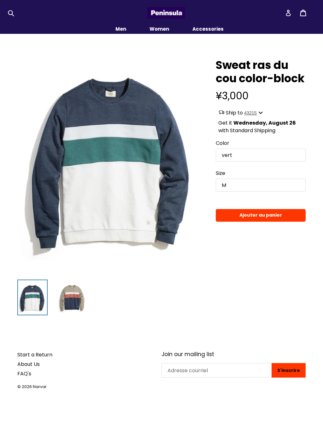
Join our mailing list (188, 354)
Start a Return (34, 354)
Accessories (208, 29)
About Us (28, 364)
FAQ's (24, 373)
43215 (250, 112)
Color (222, 143)
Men (120, 29)
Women (159, 29)
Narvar (40, 387)
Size (220, 173)
